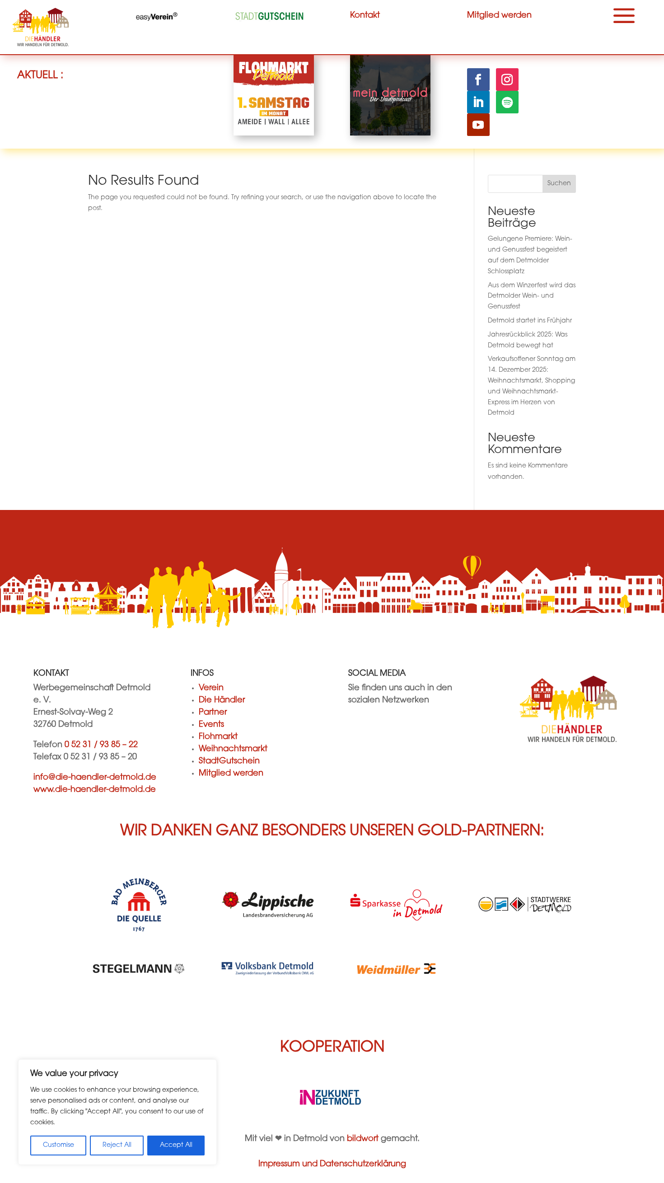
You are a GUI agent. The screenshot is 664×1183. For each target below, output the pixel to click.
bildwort (363, 1139)
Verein (211, 688)
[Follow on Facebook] (478, 79)
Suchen (559, 184)
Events (211, 725)
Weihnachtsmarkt (233, 749)
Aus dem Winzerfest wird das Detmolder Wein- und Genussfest (531, 297)
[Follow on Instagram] (507, 79)
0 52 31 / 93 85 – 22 (101, 745)
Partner (213, 713)
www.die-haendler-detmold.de (94, 790)
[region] (117, 1112)
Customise (58, 1145)
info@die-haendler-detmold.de (94, 778)
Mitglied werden (499, 16)
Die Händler (222, 701)
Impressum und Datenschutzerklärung (332, 1164)
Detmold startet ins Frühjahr (530, 321)
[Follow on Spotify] (507, 102)
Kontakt (365, 16)
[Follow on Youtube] (478, 124)
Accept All (176, 1145)
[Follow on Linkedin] (478, 102)
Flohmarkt (218, 737)
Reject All (117, 1145)
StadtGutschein (229, 761)
